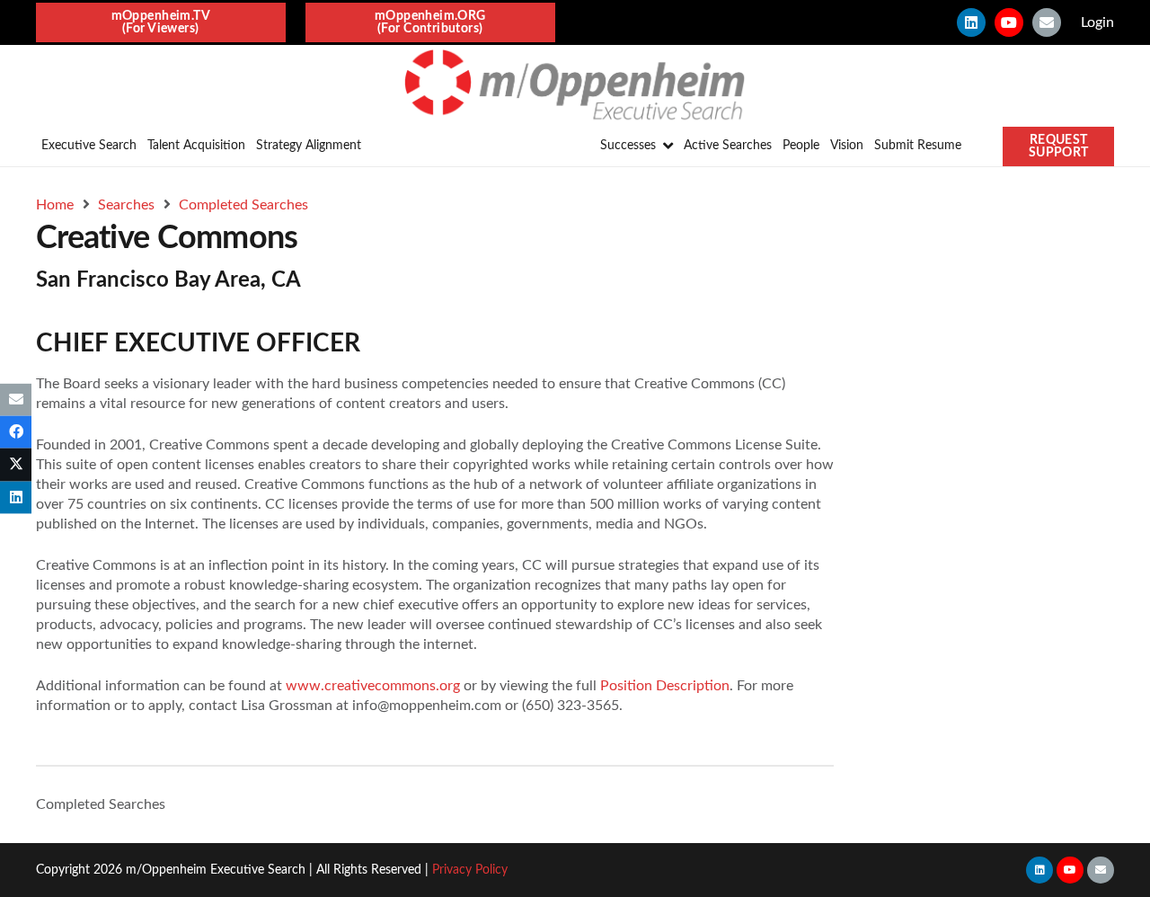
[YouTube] (1009, 22)
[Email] (1046, 22)
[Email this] (15, 400)
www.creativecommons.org (373, 686)
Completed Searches (100, 804)
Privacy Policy (470, 870)
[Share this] (15, 432)
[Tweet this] (15, 464)
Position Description (665, 686)
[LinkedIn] (971, 22)
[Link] (574, 85)
